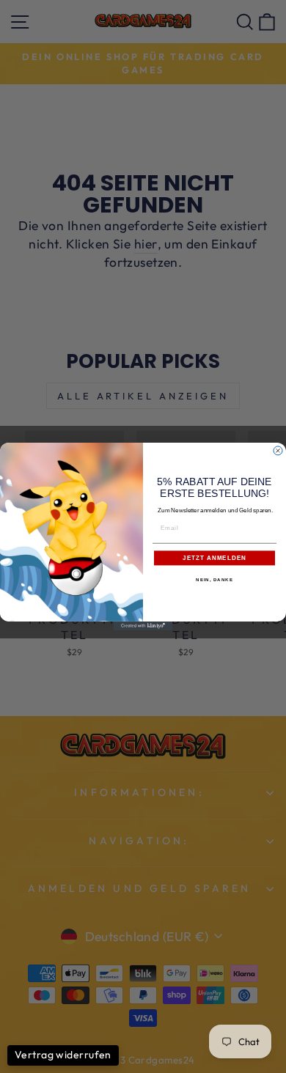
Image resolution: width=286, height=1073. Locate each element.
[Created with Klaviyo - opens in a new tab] (143, 626)
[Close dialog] (278, 450)
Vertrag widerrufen (63, 1054)
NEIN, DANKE (214, 580)
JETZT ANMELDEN (214, 558)
